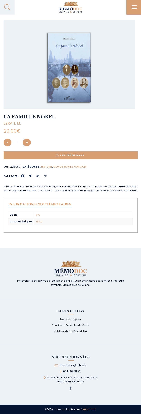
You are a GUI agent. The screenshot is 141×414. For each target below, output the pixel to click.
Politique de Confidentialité (70, 331)
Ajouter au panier (72, 155)
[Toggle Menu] (134, 7)
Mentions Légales (70, 319)
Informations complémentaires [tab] (39, 204)
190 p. (39, 221)
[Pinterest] (45, 176)
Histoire (46, 166)
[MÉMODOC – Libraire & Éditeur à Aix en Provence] (70, 9)
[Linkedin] (38, 176)
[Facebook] (23, 176)
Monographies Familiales (70, 166)
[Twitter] (30, 176)
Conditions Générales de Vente (70, 325)
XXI (38, 215)
